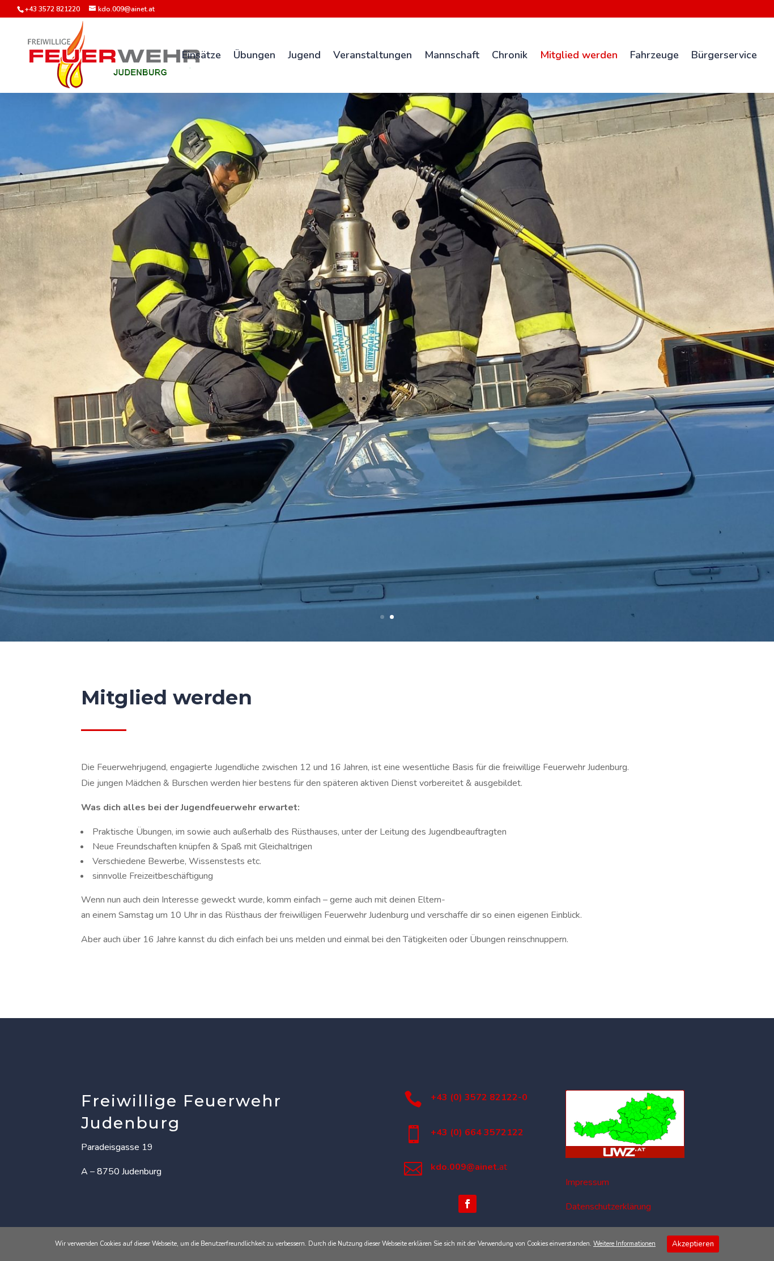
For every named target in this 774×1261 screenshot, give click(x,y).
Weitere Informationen (624, 1243)
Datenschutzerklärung (608, 1206)
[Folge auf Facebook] (467, 1204)
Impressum (587, 1182)
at (469, 1167)
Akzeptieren (693, 1244)
